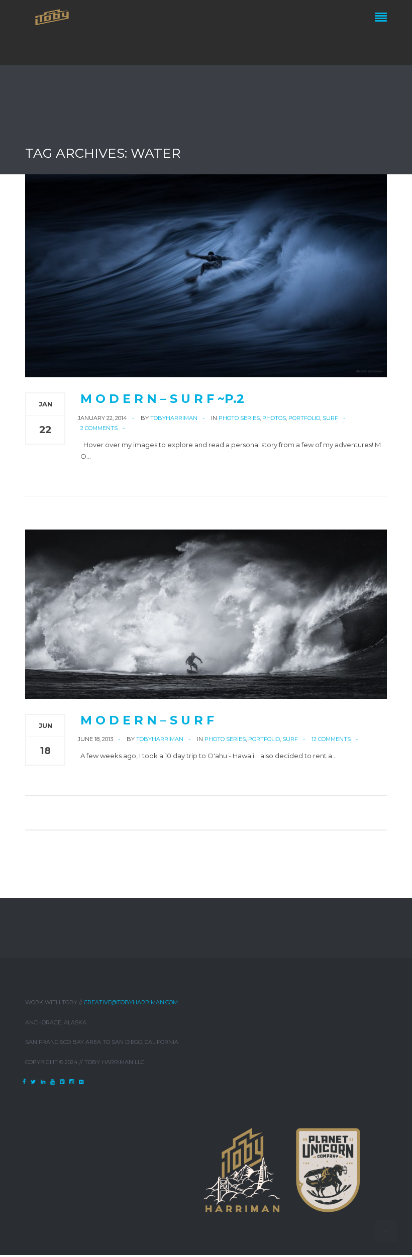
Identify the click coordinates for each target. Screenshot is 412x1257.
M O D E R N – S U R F (147, 720)
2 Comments (99, 428)
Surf (330, 418)
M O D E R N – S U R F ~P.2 (162, 398)
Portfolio (304, 418)
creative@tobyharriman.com (131, 1002)
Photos (274, 418)
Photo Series (239, 418)
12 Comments (331, 739)
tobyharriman (173, 418)
